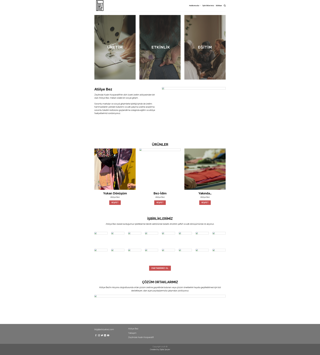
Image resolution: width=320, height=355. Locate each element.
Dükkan (219, 6)
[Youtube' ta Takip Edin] (108, 335)
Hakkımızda (194, 6)
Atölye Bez (133, 328)
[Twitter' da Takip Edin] (102, 335)
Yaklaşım (132, 333)
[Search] (225, 5)
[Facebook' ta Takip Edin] (96, 335)
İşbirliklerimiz (208, 6)
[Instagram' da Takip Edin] (99, 335)
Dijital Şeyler (165, 349)
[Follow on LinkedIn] (105, 335)
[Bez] (106, 5)
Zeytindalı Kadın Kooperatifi (141, 337)
